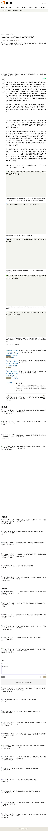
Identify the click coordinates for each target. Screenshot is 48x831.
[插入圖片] (41, 677)
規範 (3, 677)
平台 (8, 344)
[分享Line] (3, 83)
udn (2, 34)
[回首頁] (7, 2)
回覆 (45, 677)
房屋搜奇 (11, 7)
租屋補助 (16, 10)
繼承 (10, 10)
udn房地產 (6, 34)
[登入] (43, 3)
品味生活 (18, 7)
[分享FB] (3, 79)
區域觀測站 (4, 7)
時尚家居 (18, 40)
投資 (13, 344)
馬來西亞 (18, 344)
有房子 (31, 7)
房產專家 (25, 7)
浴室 (22, 10)
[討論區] (3, 87)
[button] (45, 3)
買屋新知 (43, 7)
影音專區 (37, 7)
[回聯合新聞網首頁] (3, 2)
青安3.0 (4, 10)
